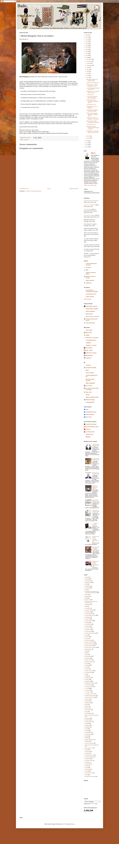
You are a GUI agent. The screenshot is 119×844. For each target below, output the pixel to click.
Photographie (88, 721)
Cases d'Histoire (90, 372)
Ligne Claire (89, 392)
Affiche (86, 579)
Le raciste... (88, 692)
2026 (86, 35)
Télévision (87, 758)
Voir (27, 39)
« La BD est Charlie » (95, 524)
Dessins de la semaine (90, 647)
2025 (86, 37)
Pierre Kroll (88, 417)
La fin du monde (89, 686)
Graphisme (87, 677)
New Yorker (88, 709)
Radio (86, 736)
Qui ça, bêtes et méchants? (89, 205)
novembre (89, 61)
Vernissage (88, 769)
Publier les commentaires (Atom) (33, 191)
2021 (86, 45)
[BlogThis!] (36, 138)
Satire (86, 749)
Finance (87, 668)
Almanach (87, 580)
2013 (86, 142)
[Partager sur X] (37, 138)
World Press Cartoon (90, 776)
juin (88, 71)
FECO (86, 663)
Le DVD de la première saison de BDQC (92, 97)
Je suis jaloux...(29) (91, 124)
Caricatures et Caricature (92, 337)
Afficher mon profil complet (90, 185)
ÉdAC (86, 651)
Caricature (87, 611)
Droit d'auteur (88, 649)
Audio (86, 594)
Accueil (49, 188)
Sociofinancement (89, 755)
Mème (86, 704)
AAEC (86, 577)
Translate (95, 803)
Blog (86, 606)
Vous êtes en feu (89, 773)
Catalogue (87, 617)
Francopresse (88, 672)
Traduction (87, 764)
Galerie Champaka (90, 311)
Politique (87, 725)
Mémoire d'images (90, 399)
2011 (86, 146)
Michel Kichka (89, 355)
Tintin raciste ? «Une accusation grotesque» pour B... (93, 101)
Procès (87, 730)
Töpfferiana (88, 283)
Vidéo (27, 139)
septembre (89, 65)
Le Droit (87, 688)
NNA (86, 711)
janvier (88, 138)
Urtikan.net (88, 358)
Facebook (87, 658)
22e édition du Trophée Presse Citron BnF (92, 110)
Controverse (88, 631)
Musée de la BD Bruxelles (92, 397)
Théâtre (87, 762)
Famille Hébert (88, 660)
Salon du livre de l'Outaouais (92, 745)
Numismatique (88, 713)
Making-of (88, 437)
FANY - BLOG (89, 350)
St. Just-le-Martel (89, 757)
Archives (87, 587)
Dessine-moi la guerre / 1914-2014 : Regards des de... (92, 114)
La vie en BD (89, 385)
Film (86, 667)
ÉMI (86, 652)
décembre (89, 59)
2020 (86, 47)
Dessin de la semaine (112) (95, 500)
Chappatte (88, 342)
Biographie (87, 604)
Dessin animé (88, 640)
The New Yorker (89, 760)
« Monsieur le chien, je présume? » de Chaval (93, 118)
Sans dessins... (88, 748)
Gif (86, 674)
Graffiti (86, 676)
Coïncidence (88, 624)
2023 (86, 41)
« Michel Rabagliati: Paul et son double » (93, 89)
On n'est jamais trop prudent (91, 715)
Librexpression (89, 434)
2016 (86, 55)
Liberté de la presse (90, 697)
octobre (89, 63)
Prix (86, 728)
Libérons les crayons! (91, 353)
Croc (86, 635)
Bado (94, 153)
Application (88, 586)
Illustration (87, 681)
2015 (86, 57)
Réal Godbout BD (90, 402)
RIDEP (86, 737)
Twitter (86, 765)
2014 (86, 140)
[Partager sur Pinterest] (40, 138)
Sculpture (87, 751)
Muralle (87, 706)
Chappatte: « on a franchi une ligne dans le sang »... (93, 132)
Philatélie (87, 720)
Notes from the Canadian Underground (95, 548)
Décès (86, 636)
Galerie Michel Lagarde (91, 306)
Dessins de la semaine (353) (95, 445)
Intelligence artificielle (90, 683)
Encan (86, 654)
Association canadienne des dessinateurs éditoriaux (92, 592)
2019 (86, 49)
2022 (86, 43)
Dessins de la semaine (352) (95, 459)
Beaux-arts (87, 599)
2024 (86, 39)
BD (24, 139)
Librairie (87, 699)
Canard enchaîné (89, 610)
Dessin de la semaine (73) (93, 82)
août (88, 67)
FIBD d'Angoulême (90, 383)
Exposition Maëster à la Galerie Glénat (92, 80)
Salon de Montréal (89, 743)
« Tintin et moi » (90, 94)
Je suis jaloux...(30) (91, 104)
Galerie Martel (89, 314)
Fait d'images (89, 347)
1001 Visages (89, 330)
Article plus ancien (74, 188)
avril (88, 75)
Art (86, 589)
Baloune (87, 596)
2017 (86, 53)
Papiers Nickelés (90, 280)
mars (88, 77)
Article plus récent (24, 188)
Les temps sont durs (90, 693)
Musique (87, 708)
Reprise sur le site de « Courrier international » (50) (95, 564)
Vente (86, 767)
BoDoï (87, 370)
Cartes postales (89, 613)
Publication (88, 734)
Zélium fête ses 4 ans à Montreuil (92, 107)
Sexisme (87, 753)
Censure (87, 619)
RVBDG (87, 741)
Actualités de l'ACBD (91, 367)
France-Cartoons (90, 296)
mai (88, 73)
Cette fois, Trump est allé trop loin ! (91, 200)
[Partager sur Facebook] (39, 138)
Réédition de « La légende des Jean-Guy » (93, 92)
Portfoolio (87, 727)
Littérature (87, 701)
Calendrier (87, 608)
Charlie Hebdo (88, 620)
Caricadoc (88, 267)
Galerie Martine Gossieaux (92, 316)
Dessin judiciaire (89, 645)
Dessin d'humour (89, 642)
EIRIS (87, 270)
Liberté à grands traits (90, 695)
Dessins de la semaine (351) (95, 473)
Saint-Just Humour (90, 323)
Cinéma (87, 622)
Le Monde (87, 690)
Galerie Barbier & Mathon (92, 308)
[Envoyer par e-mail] (34, 138)
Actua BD (88, 365)
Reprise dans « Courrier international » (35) (92, 85)
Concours (87, 627)
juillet (88, 69)
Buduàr (87, 335)
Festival (87, 665)
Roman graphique (89, 739)
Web (86, 774)
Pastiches (87, 718)
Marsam (88, 394)
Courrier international (91, 424)
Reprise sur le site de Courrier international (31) (95, 539)
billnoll (63, 824)
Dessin (87, 638)
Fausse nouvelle (89, 661)
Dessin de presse (89, 644)
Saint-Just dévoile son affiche (95, 487)
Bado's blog (89, 332)
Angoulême (88, 582)
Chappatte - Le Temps (91, 345)
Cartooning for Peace (91, 294)
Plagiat (87, 723)
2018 (86, 51)
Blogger (73, 824)
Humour (87, 679)
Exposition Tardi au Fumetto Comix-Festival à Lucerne (93, 128)
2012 (86, 144)
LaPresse (88, 429)
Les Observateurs (90, 431)
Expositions (88, 656)
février (88, 136)
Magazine (87, 702)
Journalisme (88, 685)
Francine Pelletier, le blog (92, 426)
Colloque (87, 626)
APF (86, 584)
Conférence (88, 629)
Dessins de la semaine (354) (95, 511)
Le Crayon (88, 299)
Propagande (88, 732)
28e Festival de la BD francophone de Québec (93, 121)
